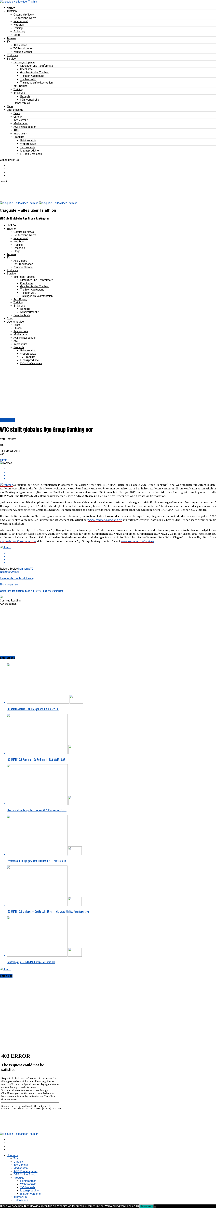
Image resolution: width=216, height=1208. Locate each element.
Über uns (12, 1155)
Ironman (23, 568)
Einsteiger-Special (24, 62)
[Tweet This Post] (111, 472)
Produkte (19, 137)
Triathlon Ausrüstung (32, 75)
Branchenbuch (22, 103)
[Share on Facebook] (111, 469)
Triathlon (12, 11)
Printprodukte (28, 140)
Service (11, 58)
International (21, 21)
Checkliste (26, 69)
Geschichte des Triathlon (34, 72)
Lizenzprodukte (29, 150)
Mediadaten (21, 123)
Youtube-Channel (23, 51)
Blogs (17, 34)
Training (18, 28)
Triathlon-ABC (28, 79)
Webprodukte (28, 143)
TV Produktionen (23, 48)
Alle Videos (20, 45)
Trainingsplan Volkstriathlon (36, 82)
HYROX (11, 7)
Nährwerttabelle (29, 99)
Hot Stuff (19, 24)
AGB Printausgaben (25, 126)
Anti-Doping (21, 86)
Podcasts (12, 55)
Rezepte (25, 96)
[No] (155, 1206)
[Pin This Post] (111, 475)
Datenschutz (21, 1200)
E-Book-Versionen (31, 154)
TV (8, 41)
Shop (10, 106)
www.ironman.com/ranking (105, 520)
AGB (16, 130)
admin (3, 459)
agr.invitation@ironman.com (18, 541)
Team (17, 113)
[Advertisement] (61, 190)
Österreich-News (24, 14)
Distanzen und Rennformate (36, 65)
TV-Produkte (27, 147)
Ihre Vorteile (21, 120)
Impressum (20, 133)
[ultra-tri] (5, 547)
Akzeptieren (146, 1206)
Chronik (18, 116)
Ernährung (19, 31)
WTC (30, 568)
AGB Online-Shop (24, 1174)
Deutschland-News (25, 18)
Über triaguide (15, 109)
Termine (11, 38)
